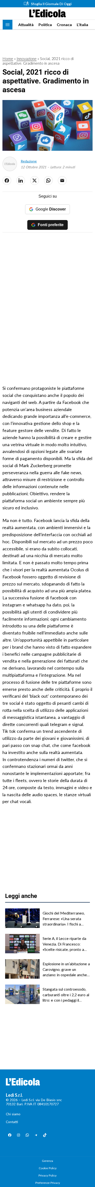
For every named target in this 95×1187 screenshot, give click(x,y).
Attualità (26, 24)
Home (7, 58)
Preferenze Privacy (47, 1183)
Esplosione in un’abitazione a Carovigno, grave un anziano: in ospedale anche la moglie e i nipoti (66, 969)
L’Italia (82, 24)
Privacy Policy (47, 1175)
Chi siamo (13, 1114)
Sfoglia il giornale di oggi (51, 4)
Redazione (29, 161)
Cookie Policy (48, 1168)
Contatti (12, 1122)
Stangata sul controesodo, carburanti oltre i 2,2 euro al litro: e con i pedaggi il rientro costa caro (66, 995)
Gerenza (47, 1161)
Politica (45, 24)
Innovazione (27, 58)
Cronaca (64, 24)
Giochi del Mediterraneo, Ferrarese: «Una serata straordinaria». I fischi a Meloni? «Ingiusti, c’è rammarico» (64, 919)
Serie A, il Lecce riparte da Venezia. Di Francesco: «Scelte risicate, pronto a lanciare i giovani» (64, 944)
